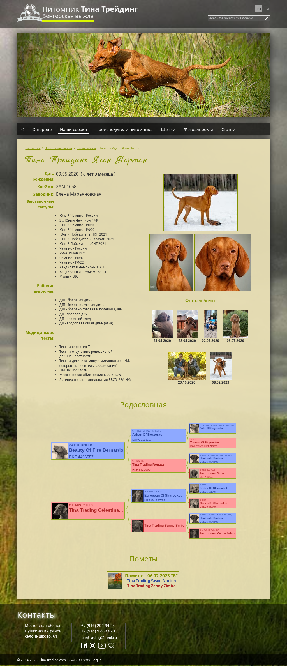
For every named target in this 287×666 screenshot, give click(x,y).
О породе (42, 129)
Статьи (228, 129)
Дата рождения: (43, 176)
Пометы (143, 559)
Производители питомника (124, 129)
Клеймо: (45, 186)
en (267, 9)
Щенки (168, 129)
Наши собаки (73, 129)
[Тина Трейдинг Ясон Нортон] (200, 203)
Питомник (90, 9)
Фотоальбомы (198, 129)
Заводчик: (43, 194)
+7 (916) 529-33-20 (98, 630)
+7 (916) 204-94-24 (98, 625)
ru (259, 9)
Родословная (143, 404)
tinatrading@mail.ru (99, 637)
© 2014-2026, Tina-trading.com (59, 659)
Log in (96, 659)
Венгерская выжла (68, 16)
